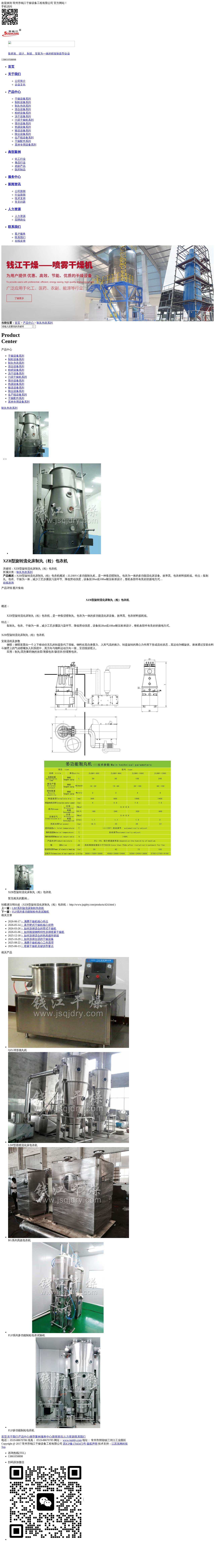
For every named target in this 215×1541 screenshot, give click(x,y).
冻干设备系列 (23, 116)
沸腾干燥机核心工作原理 (37, 942)
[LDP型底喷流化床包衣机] (68, 1142)
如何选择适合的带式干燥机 (38, 928)
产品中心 (14, 92)
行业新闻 (20, 194)
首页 (11, 66)
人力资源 (14, 209)
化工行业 (20, 158)
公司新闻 (20, 191)
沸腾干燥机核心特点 (34, 921)
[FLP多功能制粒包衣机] (68, 1427)
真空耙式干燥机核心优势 (37, 925)
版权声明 (92, 1443)
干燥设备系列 (23, 98)
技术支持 (20, 198)
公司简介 (20, 81)
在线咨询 (8, 582)
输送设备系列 (23, 130)
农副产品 (20, 166)
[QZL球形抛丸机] (68, 1047)
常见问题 (20, 201)
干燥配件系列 (23, 141)
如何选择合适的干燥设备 (37, 939)
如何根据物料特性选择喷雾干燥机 (42, 932)
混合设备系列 (23, 109)
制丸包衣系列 (23, 105)
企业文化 (20, 84)
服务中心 (14, 177)
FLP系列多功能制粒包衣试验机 (30, 911)
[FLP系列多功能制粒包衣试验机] (68, 1332)
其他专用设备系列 (25, 144)
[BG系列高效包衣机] (68, 1237)
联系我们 (14, 226)
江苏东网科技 (120, 1443)
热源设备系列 (23, 127)
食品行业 (20, 162)
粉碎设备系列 (23, 112)
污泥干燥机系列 (24, 119)
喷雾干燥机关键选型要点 (37, 946)
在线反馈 (20, 240)
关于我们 (14, 74)
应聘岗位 (20, 219)
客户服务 (20, 233)
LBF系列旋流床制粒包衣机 (28, 908)
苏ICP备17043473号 (74, 1443)
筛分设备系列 (23, 123)
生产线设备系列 (24, 137)
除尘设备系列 (23, 134)
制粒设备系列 (23, 102)
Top (3, 1447)
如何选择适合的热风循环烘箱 (40, 935)
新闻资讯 (14, 184)
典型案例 (14, 152)
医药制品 (20, 169)
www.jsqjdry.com (72, 1440)
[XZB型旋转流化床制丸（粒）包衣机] (25, 889)
